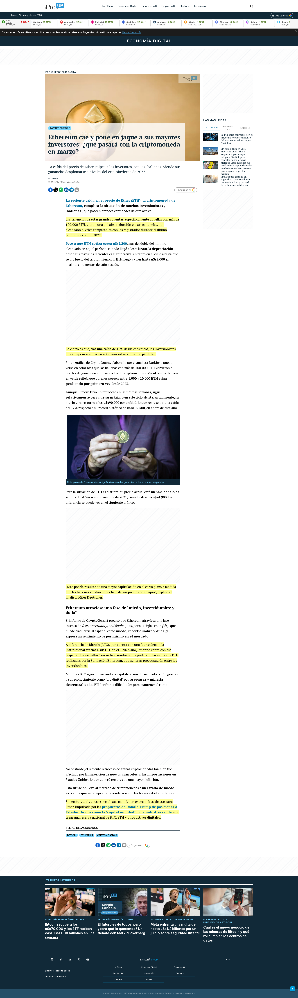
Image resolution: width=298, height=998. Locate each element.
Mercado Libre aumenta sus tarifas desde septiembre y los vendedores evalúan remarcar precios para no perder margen (237, 168)
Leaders (118, 979)
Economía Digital (127, 6)
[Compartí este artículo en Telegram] (71, 189)
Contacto (149, 979)
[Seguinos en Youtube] (87, 960)
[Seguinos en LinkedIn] (69, 960)
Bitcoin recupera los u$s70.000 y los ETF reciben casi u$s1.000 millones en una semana (70, 930)
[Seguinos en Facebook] (60, 960)
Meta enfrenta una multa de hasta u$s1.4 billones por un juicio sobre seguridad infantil (175, 928)
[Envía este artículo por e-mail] (76, 189)
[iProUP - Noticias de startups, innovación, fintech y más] (53, 6)
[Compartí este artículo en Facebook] (50, 189)
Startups (184, 6)
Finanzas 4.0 (149, 6)
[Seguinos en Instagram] (51, 960)
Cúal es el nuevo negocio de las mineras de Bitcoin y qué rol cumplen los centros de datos (226, 933)
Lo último (107, 6)
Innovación (200, 6)
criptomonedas (107, 835)
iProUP (55, 178)
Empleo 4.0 (168, 6)
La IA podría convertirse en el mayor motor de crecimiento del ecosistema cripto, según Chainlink (237, 139)
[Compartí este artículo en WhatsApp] (61, 189)
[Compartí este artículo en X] (55, 189)
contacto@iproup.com (55, 976)
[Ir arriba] (292, 988)
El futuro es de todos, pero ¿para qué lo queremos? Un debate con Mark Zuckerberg (121, 928)
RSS (228, 959)
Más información (131, 32)
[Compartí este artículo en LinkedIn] (66, 189)
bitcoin (71, 835)
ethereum (87, 835)
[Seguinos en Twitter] (78, 960)
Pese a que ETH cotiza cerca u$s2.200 (96, 243)
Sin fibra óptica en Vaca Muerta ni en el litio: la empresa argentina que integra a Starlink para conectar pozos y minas (233, 154)
